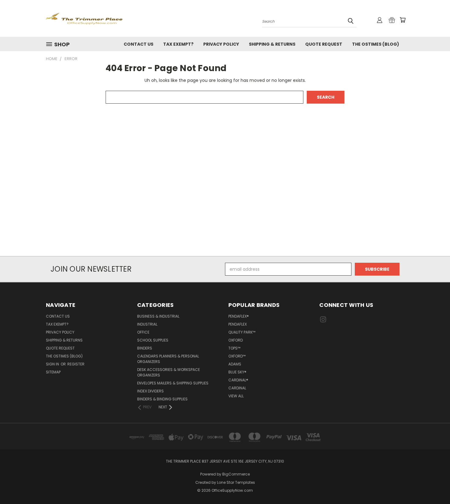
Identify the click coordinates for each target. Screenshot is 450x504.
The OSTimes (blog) (375, 44)
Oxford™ (237, 356)
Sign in (53, 364)
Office (143, 332)
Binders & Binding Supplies (162, 399)
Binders (144, 348)
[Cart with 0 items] (402, 20)
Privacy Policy (221, 44)
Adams (234, 364)
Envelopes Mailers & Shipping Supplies (172, 383)
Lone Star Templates (236, 482)
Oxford (235, 340)
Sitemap (53, 372)
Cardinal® (238, 380)
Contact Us (138, 44)
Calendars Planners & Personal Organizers (168, 358)
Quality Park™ (241, 332)
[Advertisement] (225, 187)
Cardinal (237, 388)
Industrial (147, 324)
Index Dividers (150, 391)
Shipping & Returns (272, 44)
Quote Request (323, 44)
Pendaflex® (238, 316)
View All (236, 396)
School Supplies (152, 340)
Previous (433, 484)
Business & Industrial (158, 316)
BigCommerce (236, 474)
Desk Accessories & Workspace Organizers (168, 372)
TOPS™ (234, 348)
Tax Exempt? (178, 44)
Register (75, 364)
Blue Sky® (237, 372)
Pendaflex (237, 324)
